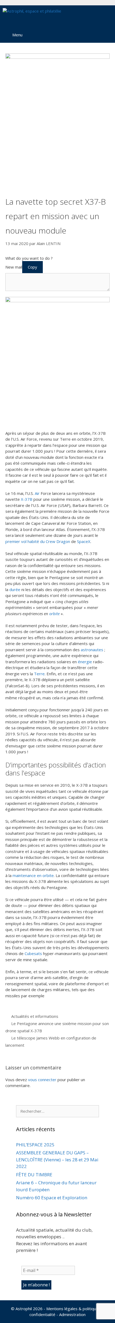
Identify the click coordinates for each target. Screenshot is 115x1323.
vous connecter (42, 1079)
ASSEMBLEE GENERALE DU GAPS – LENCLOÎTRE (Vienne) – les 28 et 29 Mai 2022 (57, 1159)
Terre (39, 673)
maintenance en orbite (33, 875)
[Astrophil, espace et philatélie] (32, 16)
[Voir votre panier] (92, 16)
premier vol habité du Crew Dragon (37, 541)
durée (14, 589)
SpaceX (83, 541)
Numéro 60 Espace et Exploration (51, 1197)
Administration (72, 1314)
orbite (54, 613)
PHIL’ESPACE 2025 (35, 1145)
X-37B (26, 499)
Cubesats (33, 953)
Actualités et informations (34, 1016)
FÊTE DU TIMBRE (34, 1174)
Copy (32, 267)
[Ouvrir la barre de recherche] (107, 16)
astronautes (92, 649)
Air (37, 493)
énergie (85, 661)
